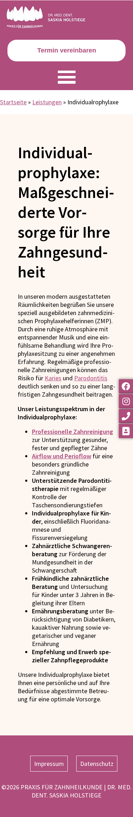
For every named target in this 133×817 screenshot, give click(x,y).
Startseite (13, 102)
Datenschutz (96, 764)
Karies (53, 378)
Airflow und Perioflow (61, 456)
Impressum (49, 764)
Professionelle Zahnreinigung (72, 431)
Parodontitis (90, 378)
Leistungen (47, 102)
